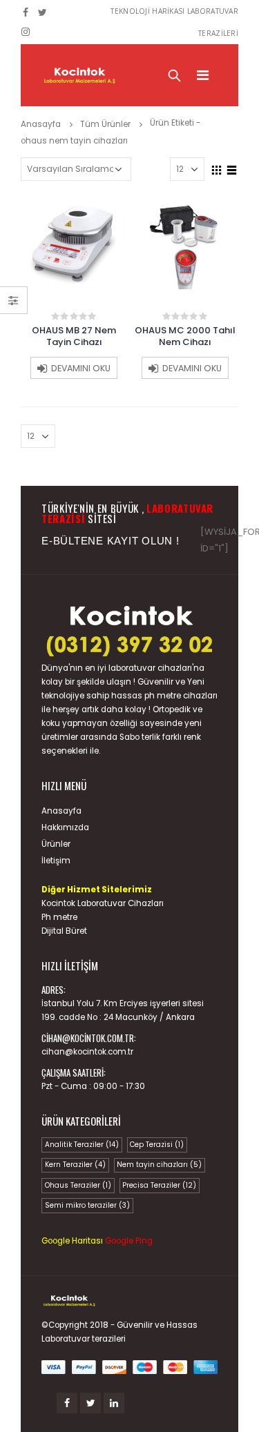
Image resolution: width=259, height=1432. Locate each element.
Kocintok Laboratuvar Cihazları (102, 903)
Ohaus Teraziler (78, 1185)
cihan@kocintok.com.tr (87, 1051)
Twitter (90, 1403)
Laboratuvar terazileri (83, 1338)
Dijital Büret (64, 930)
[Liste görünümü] (232, 168)
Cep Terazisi (157, 1144)
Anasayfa (61, 810)
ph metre (162, 695)
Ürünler (55, 844)
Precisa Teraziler (159, 1185)
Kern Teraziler (75, 1164)
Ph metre (59, 917)
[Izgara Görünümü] (217, 168)
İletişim (55, 860)
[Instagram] (26, 31)
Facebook (67, 1403)
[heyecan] (43, 12)
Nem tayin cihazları (159, 1164)
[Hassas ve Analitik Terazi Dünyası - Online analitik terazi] (79, 75)
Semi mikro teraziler (87, 1205)
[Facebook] (26, 12)
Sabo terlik (139, 737)
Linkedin (114, 1403)
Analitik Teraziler (82, 1144)
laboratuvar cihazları (150, 668)
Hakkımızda (65, 827)
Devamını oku (81, 368)
